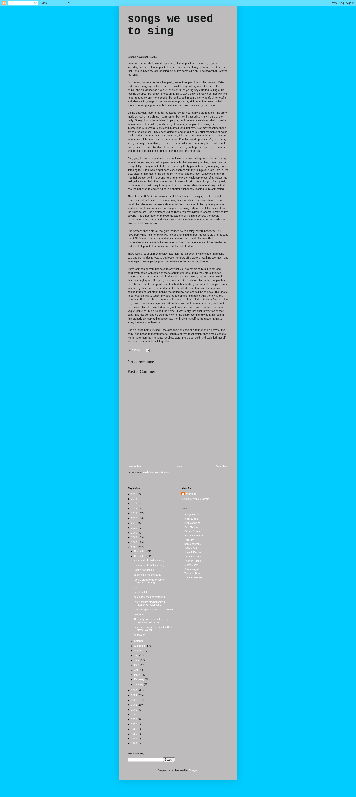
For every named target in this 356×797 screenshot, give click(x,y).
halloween (139, 635)
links (136, 587)
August (138, 650)
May (136, 665)
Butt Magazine (192, 523)
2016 (134, 498)
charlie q (190, 493)
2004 (134, 695)
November (140, 556)
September (140, 645)
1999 (134, 719)
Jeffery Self (190, 548)
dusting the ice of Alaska (147, 574)
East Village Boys (194, 535)
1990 (134, 733)
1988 (134, 743)
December (140, 551)
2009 (134, 532)
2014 (134, 508)
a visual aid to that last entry (149, 560)
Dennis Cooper (192, 531)
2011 (134, 523)
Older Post (221, 466)
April (137, 670)
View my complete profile (195, 499)
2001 (134, 709)
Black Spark (191, 518)
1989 (134, 738)
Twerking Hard (192, 573)
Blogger (193, 770)
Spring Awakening (144, 570)
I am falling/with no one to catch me (153, 609)
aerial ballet (140, 592)
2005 (134, 690)
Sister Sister (191, 565)
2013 (134, 513)
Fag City (189, 539)
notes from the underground (149, 597)
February (139, 679)
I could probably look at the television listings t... (149, 581)
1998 (134, 724)
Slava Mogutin (192, 569)
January (139, 684)
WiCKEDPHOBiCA (194, 577)
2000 (134, 714)
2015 (134, 503)
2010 (134, 527)
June (137, 660)
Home (178, 466)
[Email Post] (147, 350)
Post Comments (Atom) (156, 472)
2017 (134, 494)
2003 (134, 700)
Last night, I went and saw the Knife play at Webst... (153, 628)
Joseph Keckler (193, 552)
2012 (134, 518)
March (138, 674)
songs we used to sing (170, 25)
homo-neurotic (192, 544)
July (136, 655)
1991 (134, 729)
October (139, 640)
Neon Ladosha (192, 556)
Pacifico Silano (192, 561)
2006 (134, 547)
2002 (134, 704)
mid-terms (139, 614)
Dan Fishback (192, 527)
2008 (134, 537)
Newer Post (135, 466)
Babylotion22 (191, 514)
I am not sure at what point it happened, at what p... (149, 603)
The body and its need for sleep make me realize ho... (151, 621)
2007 (134, 542)
